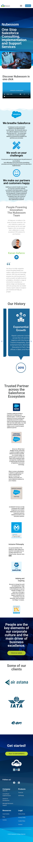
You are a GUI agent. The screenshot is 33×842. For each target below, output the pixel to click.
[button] (21, 5)
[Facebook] (14, 782)
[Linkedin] (16, 257)
